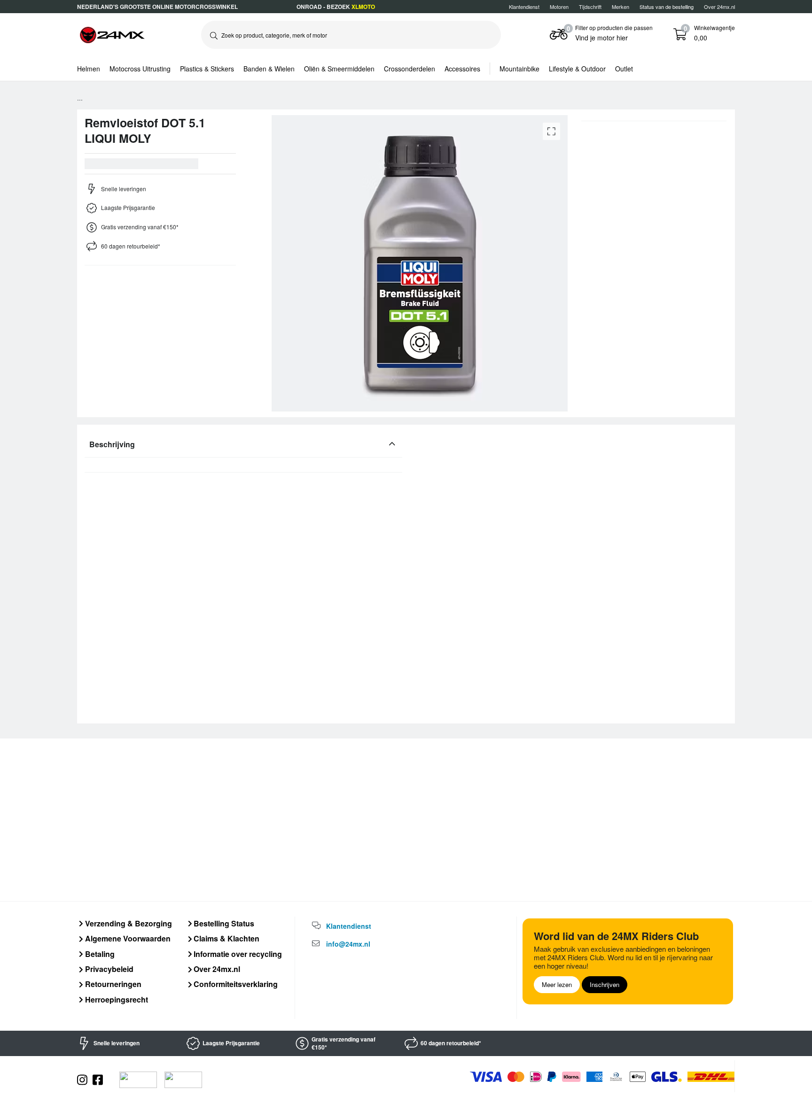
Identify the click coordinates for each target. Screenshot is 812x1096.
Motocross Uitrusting (140, 68)
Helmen (88, 68)
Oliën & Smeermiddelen (339, 68)
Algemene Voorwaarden (127, 938)
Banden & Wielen (269, 68)
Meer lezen (557, 984)
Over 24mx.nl (719, 6)
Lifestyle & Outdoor (577, 68)
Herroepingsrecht (115, 999)
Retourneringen (112, 984)
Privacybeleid (108, 969)
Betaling (99, 953)
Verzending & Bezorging (127, 923)
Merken (620, 6)
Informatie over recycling (237, 953)
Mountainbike (519, 68)
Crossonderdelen (409, 68)
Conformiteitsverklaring (235, 984)
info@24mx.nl (348, 943)
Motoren (559, 6)
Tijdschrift (590, 6)
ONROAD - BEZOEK (336, 6)
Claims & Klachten (225, 938)
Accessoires (462, 68)
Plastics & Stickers (207, 68)
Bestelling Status (223, 923)
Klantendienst (524, 6)
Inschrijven (604, 984)
